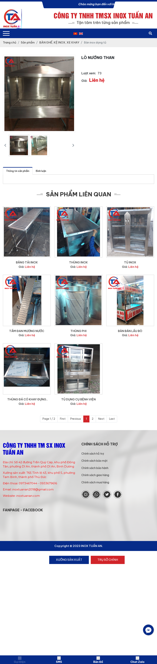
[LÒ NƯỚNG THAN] (19, 145)
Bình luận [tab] (41, 170)
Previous (75, 419)
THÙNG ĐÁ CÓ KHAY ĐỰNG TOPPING (26, 400)
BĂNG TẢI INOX (27, 262)
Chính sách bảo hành (94, 468)
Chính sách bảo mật (94, 460)
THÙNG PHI (78, 331)
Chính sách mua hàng (95, 482)
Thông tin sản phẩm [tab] (17, 170)
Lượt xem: (88, 73)
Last (112, 419)
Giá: (84, 81)
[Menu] (6, 33)
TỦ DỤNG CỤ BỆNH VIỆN (78, 399)
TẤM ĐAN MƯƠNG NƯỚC (26, 331)
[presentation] (5, 145)
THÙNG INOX (78, 262)
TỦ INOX (130, 262)
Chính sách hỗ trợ (92, 453)
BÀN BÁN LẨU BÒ (130, 331)
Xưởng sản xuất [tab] (69, 560)
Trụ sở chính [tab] (107, 560)
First (62, 419)
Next (101, 419)
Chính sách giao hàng (95, 475)
